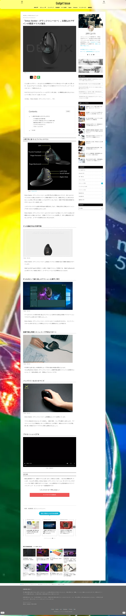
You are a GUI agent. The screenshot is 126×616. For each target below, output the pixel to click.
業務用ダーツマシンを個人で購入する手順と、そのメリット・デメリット (94, 107)
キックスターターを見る (49, 494)
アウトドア (82, 179)
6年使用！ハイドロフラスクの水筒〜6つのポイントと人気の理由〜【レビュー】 (94, 113)
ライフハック (82, 189)
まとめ (33, 130)
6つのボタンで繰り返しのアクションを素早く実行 (44, 120)
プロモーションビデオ (38, 126)
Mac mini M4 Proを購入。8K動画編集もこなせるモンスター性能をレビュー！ (94, 160)
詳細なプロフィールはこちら (88, 49)
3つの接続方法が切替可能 (39, 118)
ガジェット (82, 183)
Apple (69, 7)
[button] (44, 538)
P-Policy (70, 609)
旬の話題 (81, 196)
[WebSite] (87, 54)
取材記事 (58, 7)
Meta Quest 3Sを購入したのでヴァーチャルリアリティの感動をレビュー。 (94, 136)
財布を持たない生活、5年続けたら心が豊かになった (94, 142)
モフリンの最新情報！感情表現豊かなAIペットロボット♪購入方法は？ (94, 154)
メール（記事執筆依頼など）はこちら (91, 51)
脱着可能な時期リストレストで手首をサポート (43, 122)
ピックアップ (51, 7)
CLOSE (68, 111)
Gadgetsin (33, 191)
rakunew (28, 72)
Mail (74, 609)
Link (61, 609)
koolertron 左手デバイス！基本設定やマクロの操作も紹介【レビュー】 (94, 125)
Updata (56, 609)
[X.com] (89, 54)
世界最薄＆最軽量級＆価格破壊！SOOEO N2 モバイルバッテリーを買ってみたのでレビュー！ (94, 131)
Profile (52, 609)
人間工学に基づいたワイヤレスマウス (41, 116)
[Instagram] (91, 54)
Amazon (75, 7)
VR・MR (81, 176)
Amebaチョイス (94, 42)
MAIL (75, 592)
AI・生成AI (64, 7)
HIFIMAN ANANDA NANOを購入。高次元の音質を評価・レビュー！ (94, 148)
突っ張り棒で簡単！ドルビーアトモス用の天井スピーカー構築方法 (94, 119)
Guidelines (65, 609)
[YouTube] (93, 54)
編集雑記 (90, 7)
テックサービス (82, 7)
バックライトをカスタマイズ (39, 124)
